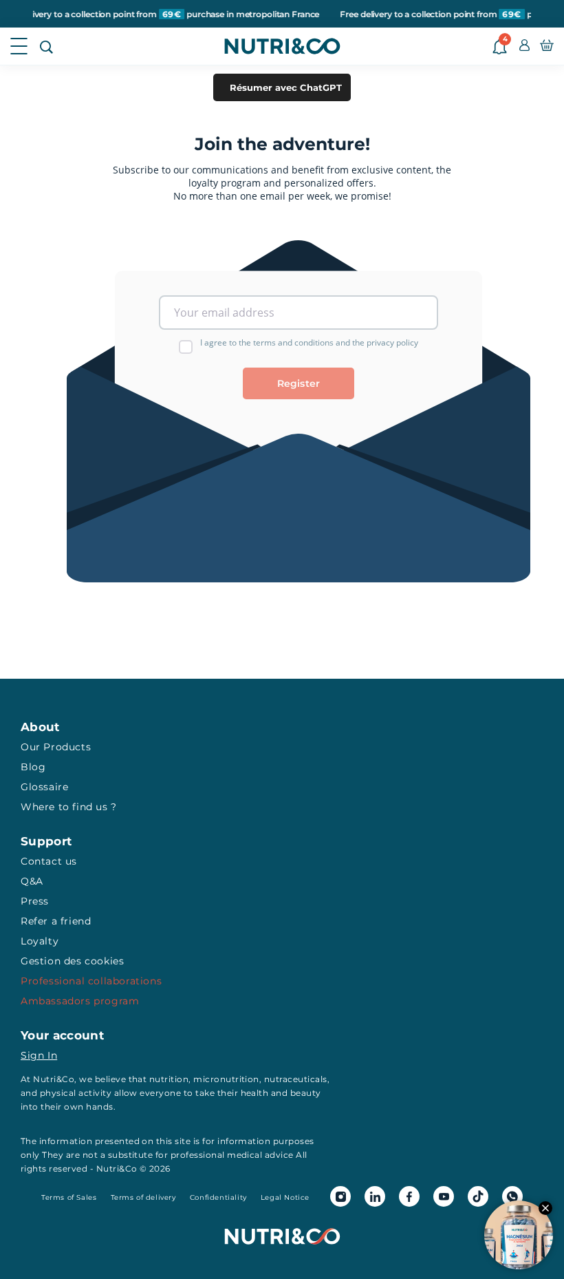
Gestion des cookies (72, 961)
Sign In (39, 1055)
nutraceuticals (295, 1079)
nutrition (168, 1079)
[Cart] (547, 46)
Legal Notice (285, 1197)
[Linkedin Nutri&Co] (375, 1196)
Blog (33, 767)
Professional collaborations (91, 981)
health (255, 1093)
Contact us (49, 861)
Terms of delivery (143, 1197)
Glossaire (44, 787)
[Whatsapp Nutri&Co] (512, 1196)
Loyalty (39, 941)
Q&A (32, 881)
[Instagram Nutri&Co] (340, 1196)
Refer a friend (56, 921)
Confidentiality (218, 1197)
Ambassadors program (80, 1001)
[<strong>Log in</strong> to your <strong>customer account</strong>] (524, 46)
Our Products (56, 747)
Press (35, 901)
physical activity (75, 1093)
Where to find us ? (69, 807)
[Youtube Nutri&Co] (443, 1196)
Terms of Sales (68, 1197)
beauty (305, 1093)
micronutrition (226, 1079)
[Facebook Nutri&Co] (409, 1196)
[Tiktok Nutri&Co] (478, 1196)
